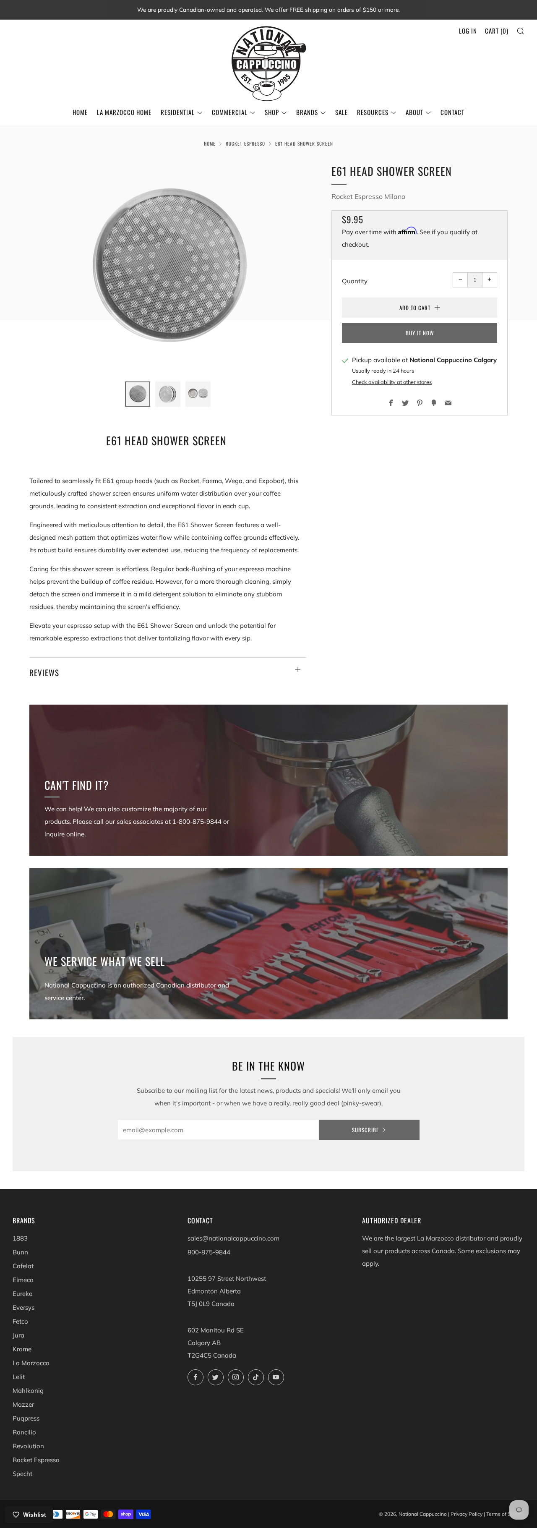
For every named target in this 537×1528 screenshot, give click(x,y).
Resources (372, 112)
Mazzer (23, 1404)
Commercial (230, 112)
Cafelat (23, 1266)
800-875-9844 (209, 1252)
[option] (167, 266)
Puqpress (26, 1418)
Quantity (355, 281)
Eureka (23, 1294)
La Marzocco (31, 1363)
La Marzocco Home (124, 112)
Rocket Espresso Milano (368, 196)
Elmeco (23, 1280)
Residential (178, 112)
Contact (452, 112)
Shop (272, 112)
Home (80, 112)
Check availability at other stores (392, 382)
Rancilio (24, 1432)
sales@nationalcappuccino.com (233, 1238)
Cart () (496, 30)
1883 (20, 1238)
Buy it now (420, 332)
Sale (341, 112)
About (414, 112)
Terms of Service (505, 1514)
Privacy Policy (466, 1514)
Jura (18, 1335)
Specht (22, 1474)
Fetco (20, 1321)
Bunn (20, 1252)
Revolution (28, 1446)
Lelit (19, 1377)
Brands (307, 112)
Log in (468, 30)
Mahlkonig (28, 1391)
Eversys (23, 1307)
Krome (22, 1349)
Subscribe (365, 1130)
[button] (137, 394)
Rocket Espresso (245, 143)
